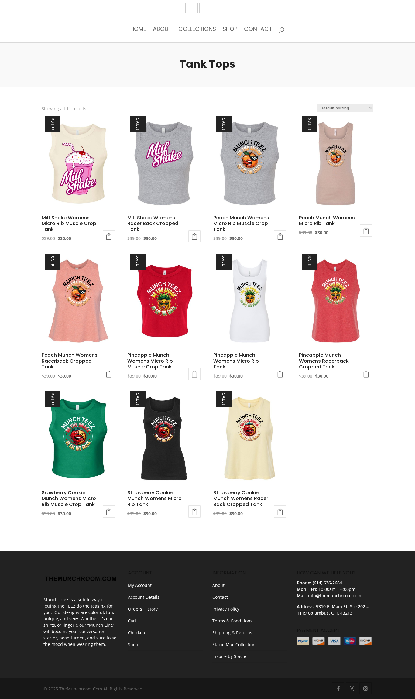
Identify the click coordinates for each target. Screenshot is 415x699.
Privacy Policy (225, 609)
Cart (132, 621)
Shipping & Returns (232, 633)
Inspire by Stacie (229, 656)
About (162, 29)
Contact (258, 29)
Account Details (143, 597)
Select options (109, 236)
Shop (230, 29)
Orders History (143, 609)
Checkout (137, 633)
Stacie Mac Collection (234, 644)
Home (138, 29)
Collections (197, 29)
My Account (140, 585)
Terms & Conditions (232, 621)
